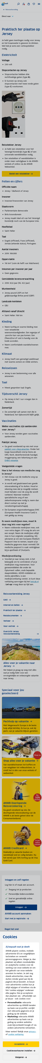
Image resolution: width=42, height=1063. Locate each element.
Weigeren (19, 1057)
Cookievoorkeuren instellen (19, 1051)
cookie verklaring (15, 1034)
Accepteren (19, 1044)
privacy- (32, 1031)
